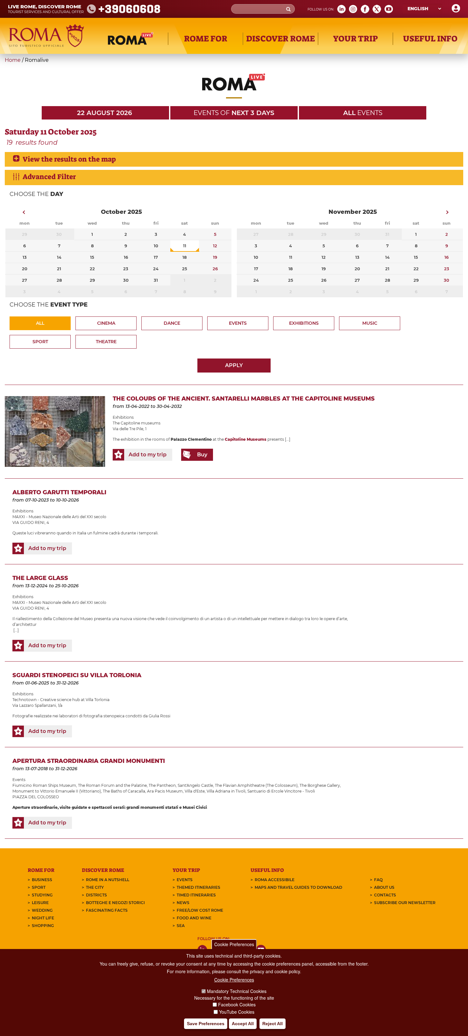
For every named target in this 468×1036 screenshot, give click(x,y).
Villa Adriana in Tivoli (226, 791)
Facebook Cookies (237, 1005)
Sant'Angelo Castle (195, 785)
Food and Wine (194, 918)
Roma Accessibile (274, 879)
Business (42, 879)
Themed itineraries (198, 887)
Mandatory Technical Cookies (236, 991)
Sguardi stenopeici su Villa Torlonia (76, 675)
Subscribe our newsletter (405, 902)
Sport (40, 341)
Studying (42, 895)
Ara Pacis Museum (165, 791)
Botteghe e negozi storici (115, 902)
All (40, 323)
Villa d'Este (195, 791)
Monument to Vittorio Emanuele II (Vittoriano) (56, 791)
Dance (172, 323)
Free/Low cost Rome (200, 910)
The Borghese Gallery (320, 785)
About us (384, 887)
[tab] (234, 159)
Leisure (40, 902)
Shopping (43, 925)
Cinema (106, 323)
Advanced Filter (49, 176)
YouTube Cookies (236, 1012)
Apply (234, 365)
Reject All (272, 1023)
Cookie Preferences (234, 944)
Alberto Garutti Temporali (59, 492)
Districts (96, 895)
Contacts (385, 895)
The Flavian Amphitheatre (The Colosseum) (256, 785)
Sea (181, 925)
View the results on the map (69, 159)
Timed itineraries (196, 895)
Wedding (42, 910)
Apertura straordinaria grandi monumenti (88, 760)
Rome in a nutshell (107, 879)
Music (369, 323)
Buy (202, 455)
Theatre (106, 341)
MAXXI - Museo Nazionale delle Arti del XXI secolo (59, 516)
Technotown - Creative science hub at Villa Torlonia (61, 699)
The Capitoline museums (136, 423)
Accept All (243, 1023)
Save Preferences (205, 1023)
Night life (43, 918)
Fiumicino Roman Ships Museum (44, 785)
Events (238, 323)
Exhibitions (304, 323)
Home (13, 60)
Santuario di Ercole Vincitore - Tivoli (281, 791)
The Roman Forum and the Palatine (112, 785)
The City (95, 887)
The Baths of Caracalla (124, 791)
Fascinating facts (107, 910)
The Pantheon (162, 785)
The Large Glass (40, 578)
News (183, 902)
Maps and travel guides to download (298, 887)
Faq (378, 879)
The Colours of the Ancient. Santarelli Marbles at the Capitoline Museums (244, 398)
